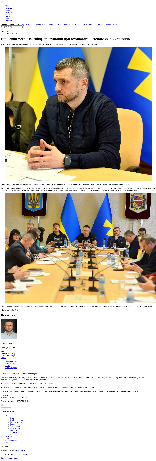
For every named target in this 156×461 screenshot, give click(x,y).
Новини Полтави (12, 362)
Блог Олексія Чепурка (9, 33)
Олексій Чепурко (8, 343)
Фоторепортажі (11, 368)
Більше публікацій (8, 356)
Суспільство (65, 24)
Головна (8, 6)
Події (22, 24)
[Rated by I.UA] (6, 407)
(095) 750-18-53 (21, 454)
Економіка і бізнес (46, 24)
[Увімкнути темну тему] (2, 2)
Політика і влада (31, 24)
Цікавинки (107, 24)
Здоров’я (98, 24)
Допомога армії (11, 20)
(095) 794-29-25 (21, 450)
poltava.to (108, 378)
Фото (7, 14)
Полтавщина (7, 411)
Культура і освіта (78, 24)
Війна (7, 18)
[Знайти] (23, 26)
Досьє (7, 16)
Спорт (57, 24)
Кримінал (89, 24)
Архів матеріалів (12, 370)
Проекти (8, 12)
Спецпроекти (10, 364)
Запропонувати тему (9, 458)
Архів (114, 24)
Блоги (7, 10)
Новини (8, 8)
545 (2, 351)
